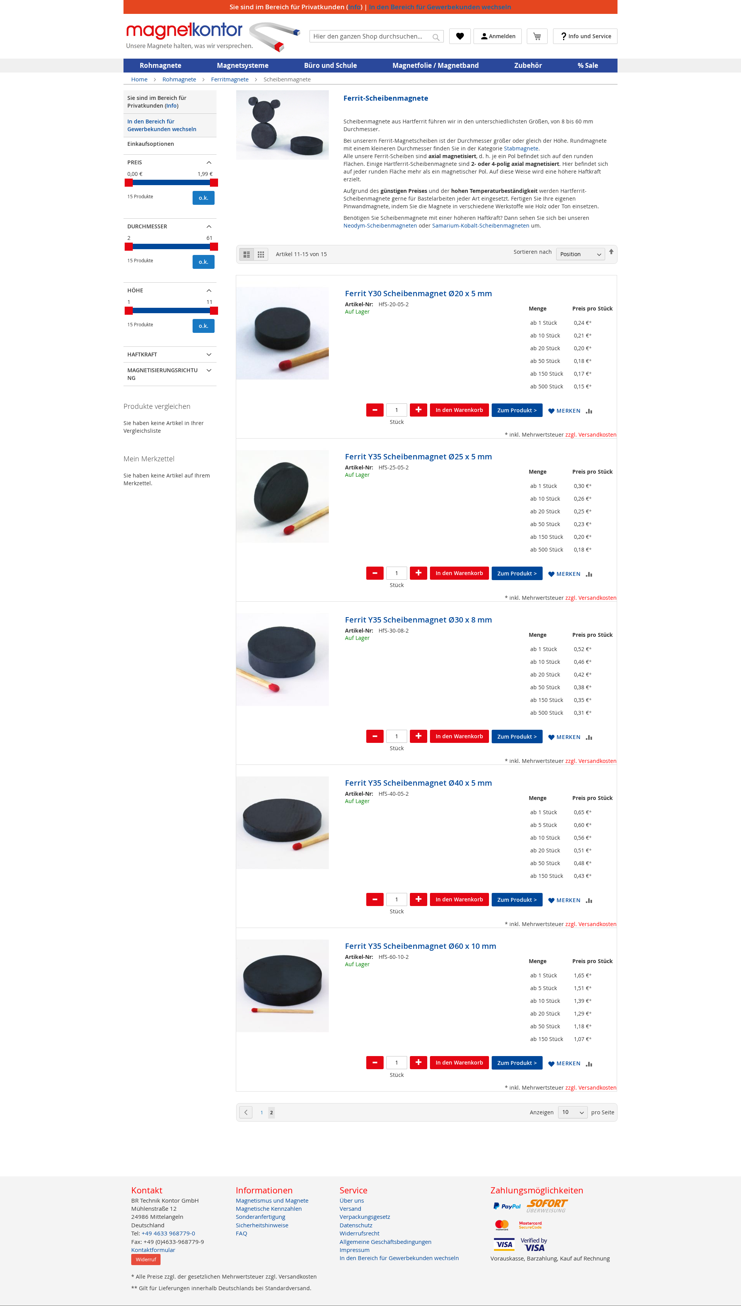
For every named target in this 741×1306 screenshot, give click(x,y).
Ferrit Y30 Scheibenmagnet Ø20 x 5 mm (418, 293)
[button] (564, 410)
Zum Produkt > (517, 410)
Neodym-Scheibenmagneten (380, 225)
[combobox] (377, 36)
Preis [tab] (134, 162)
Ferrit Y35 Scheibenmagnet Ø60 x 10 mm (420, 946)
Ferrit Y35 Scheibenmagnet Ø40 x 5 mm (418, 783)
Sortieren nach (533, 251)
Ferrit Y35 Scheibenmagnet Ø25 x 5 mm (418, 456)
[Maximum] (214, 183)
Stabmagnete (521, 148)
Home (140, 79)
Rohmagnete (180, 79)
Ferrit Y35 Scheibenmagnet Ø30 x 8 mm (418, 619)
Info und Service (589, 36)
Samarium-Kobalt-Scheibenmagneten (481, 225)
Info (354, 6)
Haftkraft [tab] (142, 354)
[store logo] (214, 36)
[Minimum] (129, 183)
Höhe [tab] (135, 290)
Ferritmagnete (230, 79)
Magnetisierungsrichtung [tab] (162, 373)
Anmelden (502, 36)
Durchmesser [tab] (147, 226)
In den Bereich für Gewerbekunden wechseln (440, 6)
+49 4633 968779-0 (168, 1233)
